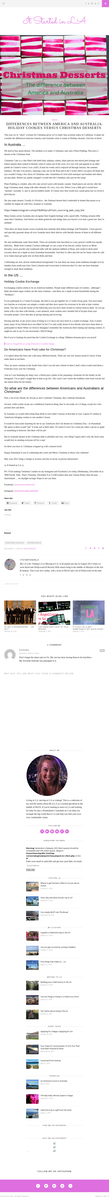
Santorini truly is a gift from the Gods (56, 1110)
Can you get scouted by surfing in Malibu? (58, 947)
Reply (102, 650)
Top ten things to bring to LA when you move (60, 996)
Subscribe (30, 870)
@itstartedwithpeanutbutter (26, 491)
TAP (29, 1151)
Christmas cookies (14, 543)
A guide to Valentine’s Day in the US (55, 932)
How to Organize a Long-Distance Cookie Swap (29, 343)
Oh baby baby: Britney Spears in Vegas (57, 1095)
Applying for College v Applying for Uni (57, 1031)
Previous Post (11, 584)
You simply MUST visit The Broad (54, 912)
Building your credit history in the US (56, 982)
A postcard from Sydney (51, 1060)
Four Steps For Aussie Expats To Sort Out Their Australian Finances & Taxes (60, 1047)
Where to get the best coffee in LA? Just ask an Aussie (60, 884)
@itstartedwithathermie (24, 484)
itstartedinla (34, 543)
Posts (54, 120)
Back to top (101, 1196)
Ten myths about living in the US (54, 1011)
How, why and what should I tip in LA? (57, 897)
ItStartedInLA (30, 548)
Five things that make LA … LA (53, 961)
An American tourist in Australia (54, 1081)
